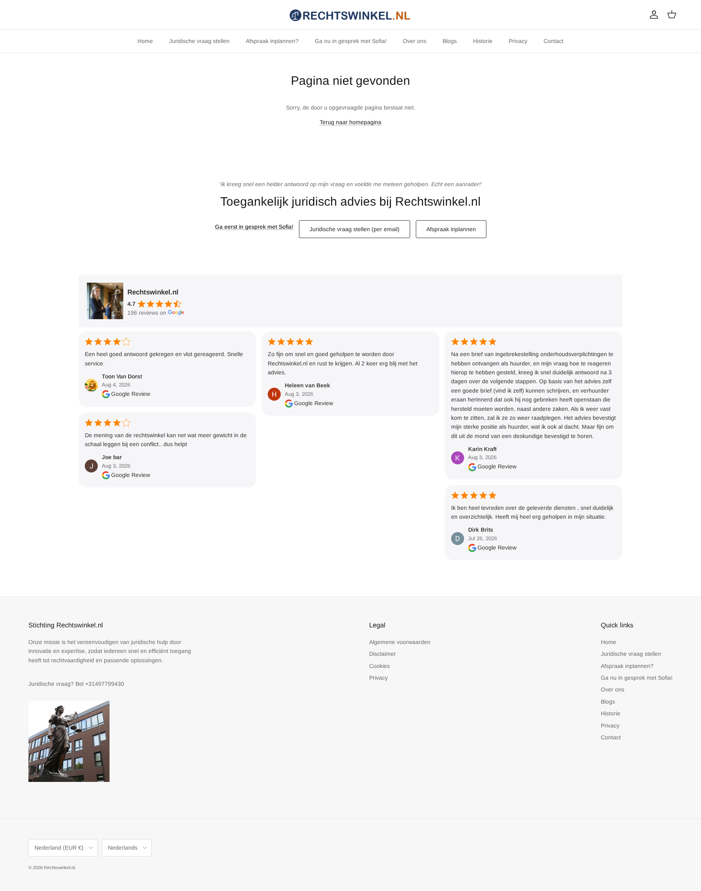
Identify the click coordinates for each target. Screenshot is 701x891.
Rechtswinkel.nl (59, 867)
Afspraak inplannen (451, 229)
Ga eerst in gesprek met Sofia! (254, 226)
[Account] (652, 14)
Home (145, 41)
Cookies (379, 666)
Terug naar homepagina (350, 122)
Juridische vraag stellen (199, 41)
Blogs (450, 41)
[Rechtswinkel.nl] (350, 14)
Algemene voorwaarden (399, 642)
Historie (482, 41)
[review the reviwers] (106, 393)
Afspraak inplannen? (272, 41)
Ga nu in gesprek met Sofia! (351, 41)
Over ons (414, 41)
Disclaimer (382, 654)
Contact (553, 41)
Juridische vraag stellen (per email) (355, 229)
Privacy (518, 41)
